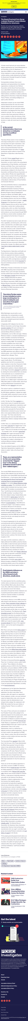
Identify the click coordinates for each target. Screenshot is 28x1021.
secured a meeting (6, 328)
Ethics (3, 861)
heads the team (15, 767)
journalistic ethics (15, 968)
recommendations (10, 502)
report (22, 149)
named (13, 158)
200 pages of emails (10, 275)
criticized (16, 370)
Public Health (10, 861)
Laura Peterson (5, 855)
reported (18, 401)
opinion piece (14, 497)
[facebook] (2, 1001)
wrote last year (22, 720)
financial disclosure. (9, 685)
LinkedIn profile (5, 823)
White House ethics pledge (19, 649)
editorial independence (5, 968)
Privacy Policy (22, 1017)
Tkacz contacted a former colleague (15, 603)
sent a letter (18, 559)
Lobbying (4, 863)
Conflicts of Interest (20, 861)
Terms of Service (4, 1018)
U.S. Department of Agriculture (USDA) (11, 866)
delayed (13, 385)
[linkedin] (7, 1001)
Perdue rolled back (22, 551)
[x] (4, 1001)
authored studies (14, 510)
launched (21, 261)
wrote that (10, 425)
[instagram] (9, 1001)
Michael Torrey (6, 285)
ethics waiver (21, 630)
